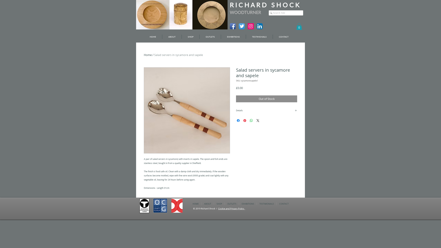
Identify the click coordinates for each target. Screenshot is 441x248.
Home (148, 55)
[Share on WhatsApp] (251, 120)
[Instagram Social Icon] (251, 26)
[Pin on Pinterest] (245, 120)
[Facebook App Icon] (233, 26)
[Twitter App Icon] (242, 26)
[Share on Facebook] (238, 120)
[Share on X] (258, 120)
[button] (299, 26)
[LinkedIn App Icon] (260, 26)
